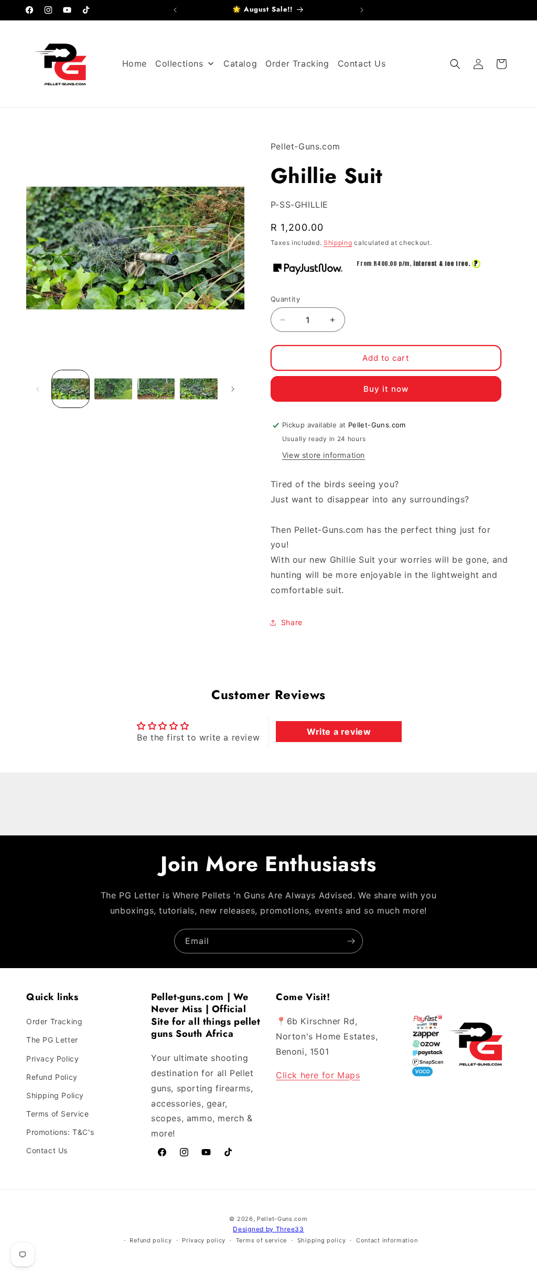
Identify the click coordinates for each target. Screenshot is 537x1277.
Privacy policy (203, 1240)
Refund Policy (52, 1076)
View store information (323, 454)
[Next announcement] (361, 10)
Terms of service (261, 1240)
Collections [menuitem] (179, 63)
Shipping (338, 242)
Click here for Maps (318, 1075)
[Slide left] (37, 389)
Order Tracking (54, 1021)
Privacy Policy (52, 1058)
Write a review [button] (339, 731)
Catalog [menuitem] (240, 63)
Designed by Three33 (268, 1229)
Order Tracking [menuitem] (297, 63)
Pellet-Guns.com (282, 1218)
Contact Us (47, 1150)
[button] (455, 64)
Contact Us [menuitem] (362, 63)
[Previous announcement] (175, 10)
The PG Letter (52, 1039)
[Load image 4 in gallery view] (198, 388)
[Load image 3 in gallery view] (156, 388)
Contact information (386, 1240)
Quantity (285, 299)
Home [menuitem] (134, 63)
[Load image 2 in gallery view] (113, 388)
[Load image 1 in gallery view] (70, 388)
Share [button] (292, 622)
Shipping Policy (55, 1095)
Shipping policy (321, 1240)
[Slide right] (232, 389)
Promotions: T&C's (60, 1132)
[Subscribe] (350, 941)
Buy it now (386, 389)
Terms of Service (57, 1113)
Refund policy (150, 1240)
